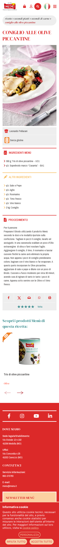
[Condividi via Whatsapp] (40, 298)
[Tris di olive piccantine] (29, 351)
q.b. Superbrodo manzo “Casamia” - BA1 (25, 165)
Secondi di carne (40, 18)
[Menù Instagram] (22, 416)
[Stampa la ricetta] (50, 298)
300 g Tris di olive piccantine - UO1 (22, 161)
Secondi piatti (21, 18)
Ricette (8, 18)
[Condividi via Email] (29, 298)
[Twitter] (19, 298)
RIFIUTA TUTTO (16, 541)
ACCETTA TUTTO (41, 541)
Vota (40, 306)
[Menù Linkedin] (50, 416)
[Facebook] (9, 298)
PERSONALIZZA (29, 534)
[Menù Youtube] (36, 416)
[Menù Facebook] (9, 416)
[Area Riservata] (24, 6)
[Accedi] (31, 6)
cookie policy (30, 527)
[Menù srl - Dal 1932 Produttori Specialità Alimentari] (10, 6)
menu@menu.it (10, 486)
